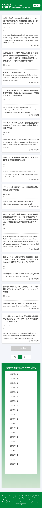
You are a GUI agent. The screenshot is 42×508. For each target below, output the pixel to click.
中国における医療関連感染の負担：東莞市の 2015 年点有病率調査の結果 (20, 158)
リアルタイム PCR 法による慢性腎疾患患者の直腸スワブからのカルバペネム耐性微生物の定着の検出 (21, 125)
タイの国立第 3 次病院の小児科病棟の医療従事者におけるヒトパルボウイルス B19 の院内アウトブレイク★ (20, 319)
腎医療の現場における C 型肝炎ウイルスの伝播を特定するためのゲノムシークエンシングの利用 (20, 289)
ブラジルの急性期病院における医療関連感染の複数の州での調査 (20, 188)
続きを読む (33, 45)
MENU (36, 5)
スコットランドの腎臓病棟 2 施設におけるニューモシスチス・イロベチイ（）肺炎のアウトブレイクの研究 (21, 259)
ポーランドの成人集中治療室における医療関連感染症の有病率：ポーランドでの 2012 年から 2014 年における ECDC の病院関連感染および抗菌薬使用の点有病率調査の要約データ (20, 219)
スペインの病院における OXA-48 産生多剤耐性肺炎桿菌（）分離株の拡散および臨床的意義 (21, 93)
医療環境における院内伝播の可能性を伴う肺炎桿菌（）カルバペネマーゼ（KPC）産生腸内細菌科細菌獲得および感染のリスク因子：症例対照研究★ (21, 57)
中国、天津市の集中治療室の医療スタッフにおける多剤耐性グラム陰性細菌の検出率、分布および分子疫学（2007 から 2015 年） (20, 20)
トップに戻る (21, 348)
